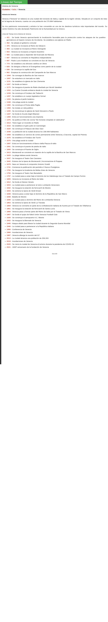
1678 (9, 164)
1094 (9, 75)
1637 (9, 158)
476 (8, 46)
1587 (9, 143)
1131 (9, 81)
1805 (9, 179)
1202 (9, 90)
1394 (9, 108)
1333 (9, 99)
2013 (9, 238)
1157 (9, 84)
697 (8, 58)
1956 (9, 229)
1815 (9, 185)
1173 (9, 87)
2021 (9, 247)
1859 (9, 206)
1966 (9, 232)
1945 (9, 223)
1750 (9, 170)
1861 (9, 209)
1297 (9, 96)
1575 (9, 138)
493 (8, 49)
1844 (9, 191)
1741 (9, 167)
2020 (9, 244)
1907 (9, 214)
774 (8, 64)
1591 (9, 146)
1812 (9, 182)
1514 (9, 123)
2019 (9, 241)
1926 (9, 218)
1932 (9, 220)
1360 (9, 105)
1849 (9, 200)
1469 (9, 117)
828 (8, 67)
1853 (9, 203)
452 (8, 43)
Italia (14, 9)
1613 (9, 152)
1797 (9, 176)
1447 (9, 114)
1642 (9, 161)
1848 (9, 194)
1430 (9, 111)
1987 (9, 235)
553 (8, 52)
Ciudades (6, 9)
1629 (9, 155)
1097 (9, 78)
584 (8, 55)
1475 (9, 120)
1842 (9, 188)
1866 (9, 212)
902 (8, 72)
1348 (9, 102)
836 (8, 69)
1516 (9, 126)
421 (8, 37)
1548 (9, 132)
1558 (9, 135)
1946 (9, 226)
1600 (9, 149)
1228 (9, 93)
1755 (9, 173)
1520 (9, 129)
